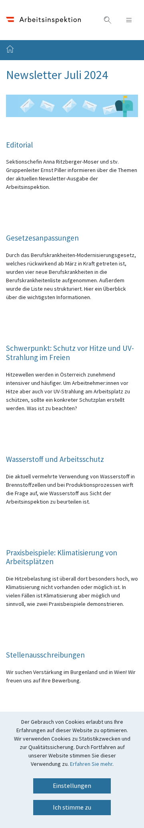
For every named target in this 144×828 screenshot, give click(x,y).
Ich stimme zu (72, 808)
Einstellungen (72, 786)
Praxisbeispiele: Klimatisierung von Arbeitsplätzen (61, 558)
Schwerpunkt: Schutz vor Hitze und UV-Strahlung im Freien (70, 353)
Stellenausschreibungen (45, 655)
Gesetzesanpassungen (42, 238)
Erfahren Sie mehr (91, 764)
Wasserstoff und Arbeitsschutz (55, 460)
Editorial (19, 145)
